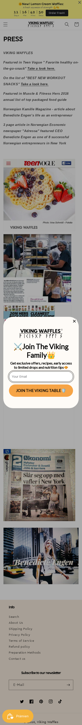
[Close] (74, 321)
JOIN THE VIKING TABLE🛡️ (41, 390)
